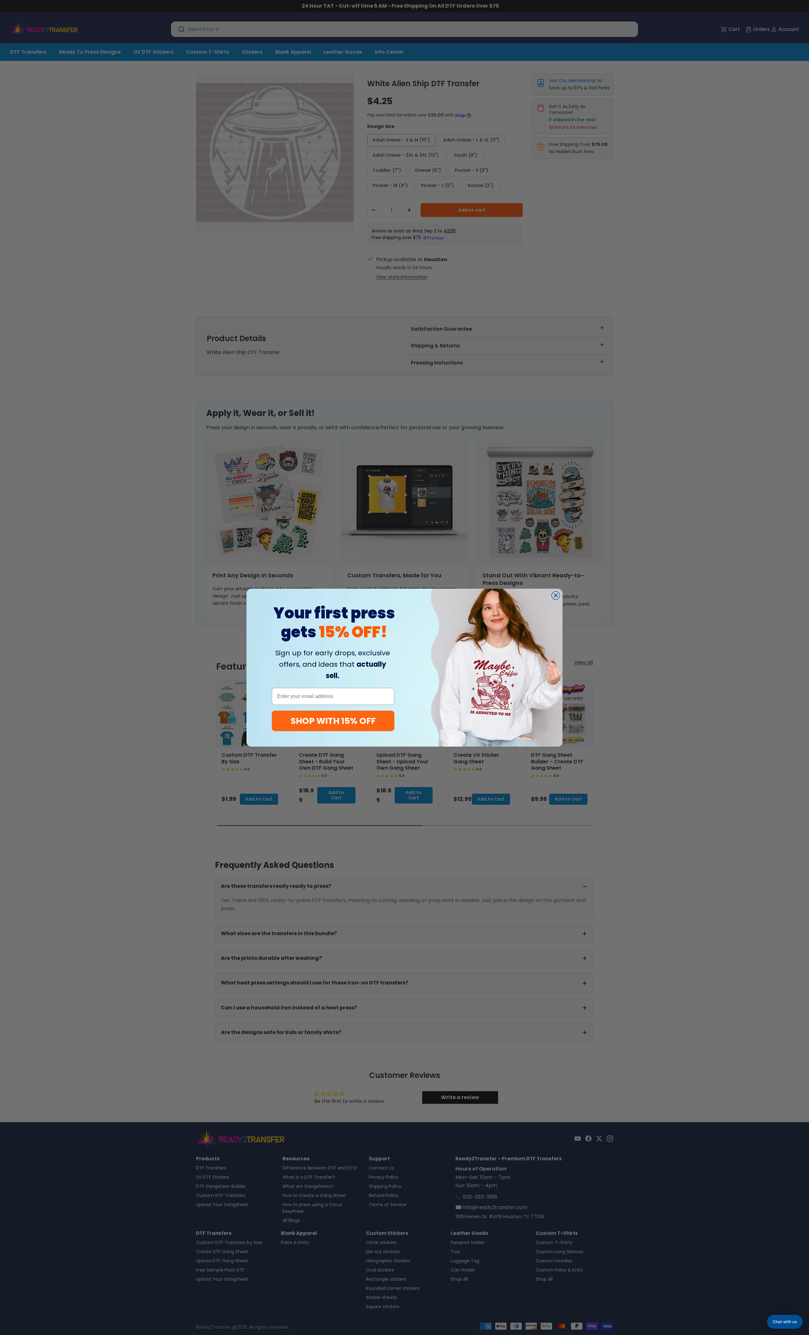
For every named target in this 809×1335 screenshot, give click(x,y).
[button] (785, 1322)
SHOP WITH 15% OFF (333, 721)
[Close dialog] (555, 595)
